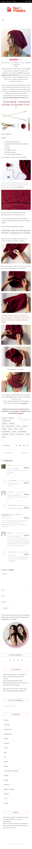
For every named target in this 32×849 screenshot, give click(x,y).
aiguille (4, 418)
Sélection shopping (9, 789)
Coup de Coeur (8, 734)
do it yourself (10, 426)
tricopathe (5, 434)
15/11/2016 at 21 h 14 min (24, 480)
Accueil (3, 1)
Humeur (6, 761)
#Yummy (6, 720)
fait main (24, 426)
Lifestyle (6, 775)
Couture (6, 738)
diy (3, 426)
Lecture (6, 766)
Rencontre (6, 784)
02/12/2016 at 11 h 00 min (24, 505)
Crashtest (6, 743)
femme (4, 428)
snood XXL (24, 403)
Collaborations (8, 729)
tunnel (28, 434)
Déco (5, 752)
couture (4, 423)
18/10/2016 (20, 59)
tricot (12, 434)
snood (14, 431)
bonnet (11, 418)
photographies (6, 431)
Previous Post (9, 452)
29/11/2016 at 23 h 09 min (20, 492)
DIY (11, 59)
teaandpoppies (22, 431)
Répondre (26, 467)
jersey (15, 428)
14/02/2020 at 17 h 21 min (20, 533)
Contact (14, 1)
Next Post (24, 452)
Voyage (6, 803)
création (11, 423)
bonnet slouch (6, 420)
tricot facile (20, 434)
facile (18, 426)
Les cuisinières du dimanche (11, 771)
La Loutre (10, 492)
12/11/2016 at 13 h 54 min (19, 465)
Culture (6, 747)
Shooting (6, 794)
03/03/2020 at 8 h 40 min (24, 552)
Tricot (15, 59)
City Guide (7, 724)
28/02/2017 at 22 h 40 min (6, 517)
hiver (10, 428)
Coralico (9, 533)
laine (21, 428)
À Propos (8, 1)
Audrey (9, 465)
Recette (6, 780)
